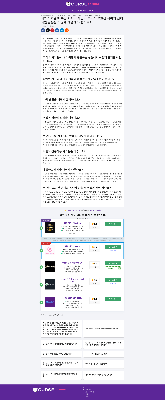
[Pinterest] (52, 30)
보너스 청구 (113, 224)
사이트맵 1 (86, 394)
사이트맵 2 (86, 396)
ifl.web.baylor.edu (95, 210)
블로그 (91, 10)
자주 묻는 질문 (81, 10)
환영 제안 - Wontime (72, 223)
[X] (48, 30)
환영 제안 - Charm (72, 246)
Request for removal (73, 210)
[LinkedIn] (57, 30)
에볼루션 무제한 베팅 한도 (72, 263)
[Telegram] (62, 30)
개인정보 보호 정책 (88, 392)
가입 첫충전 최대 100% (73, 298)
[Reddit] (67, 30)
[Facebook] (43, 30)
